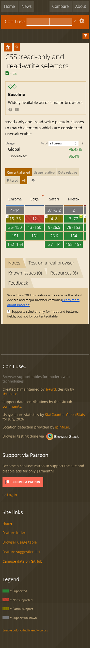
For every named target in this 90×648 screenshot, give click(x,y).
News (27, 6)
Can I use (15, 21)
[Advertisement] (45, 338)
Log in (12, 494)
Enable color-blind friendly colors (25, 630)
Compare (60, 6)
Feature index (14, 532)
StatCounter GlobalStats (65, 414)
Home (9, 6)
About (80, 6)
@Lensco (9, 393)
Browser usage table (19, 542)
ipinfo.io (62, 427)
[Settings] (81, 22)
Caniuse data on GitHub (22, 561)
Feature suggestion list (21, 551)
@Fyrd (51, 389)
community (11, 406)
